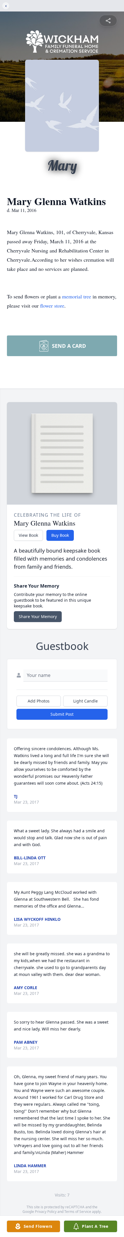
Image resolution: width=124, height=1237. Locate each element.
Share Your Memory (38, 616)
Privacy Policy (46, 1211)
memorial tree (76, 296)
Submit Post (62, 714)
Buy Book (60, 535)
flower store (52, 305)
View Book (28, 535)
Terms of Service (77, 1211)
